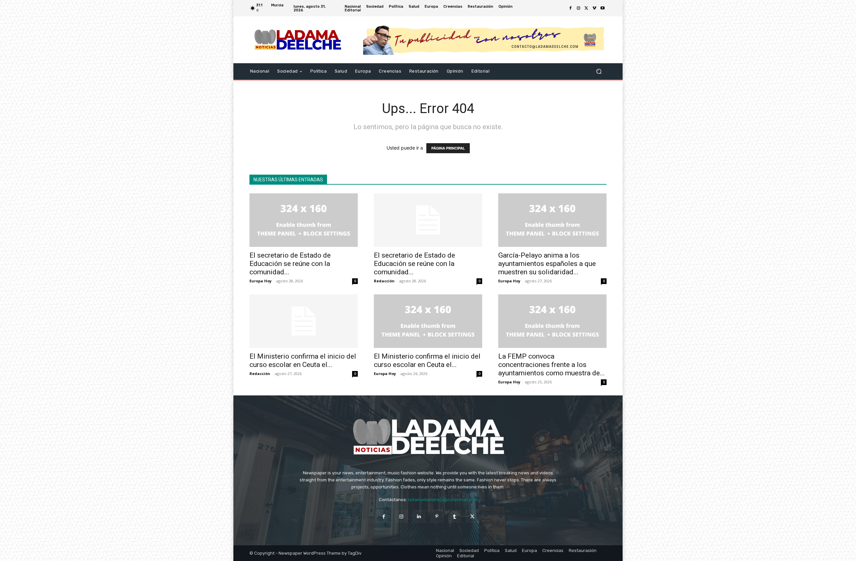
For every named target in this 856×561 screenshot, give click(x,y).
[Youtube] (603, 8)
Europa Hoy (260, 280)
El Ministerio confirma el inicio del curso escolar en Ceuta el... (302, 360)
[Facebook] (570, 8)
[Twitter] (586, 8)
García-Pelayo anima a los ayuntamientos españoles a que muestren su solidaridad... (547, 263)
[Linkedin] (419, 516)
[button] (599, 71)
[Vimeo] (595, 8)
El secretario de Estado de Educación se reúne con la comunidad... (290, 263)
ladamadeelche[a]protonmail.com (442, 499)
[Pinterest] (436, 516)
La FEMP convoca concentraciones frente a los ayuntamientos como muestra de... (551, 364)
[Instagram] (578, 8)
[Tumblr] (454, 516)
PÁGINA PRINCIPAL (448, 148)
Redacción (384, 280)
